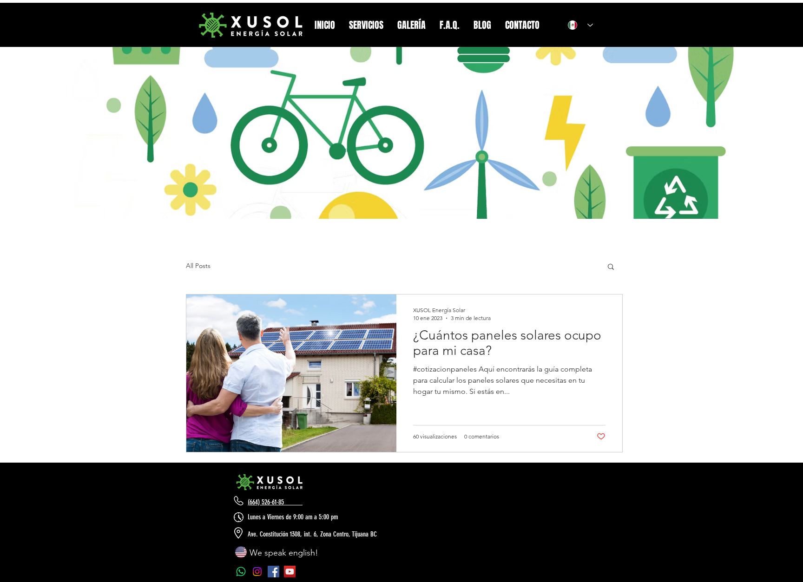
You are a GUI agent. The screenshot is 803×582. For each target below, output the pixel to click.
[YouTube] (290, 571)
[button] (610, 267)
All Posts (198, 266)
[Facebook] (273, 571)
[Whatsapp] (241, 571)
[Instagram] (257, 571)
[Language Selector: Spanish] (576, 25)
